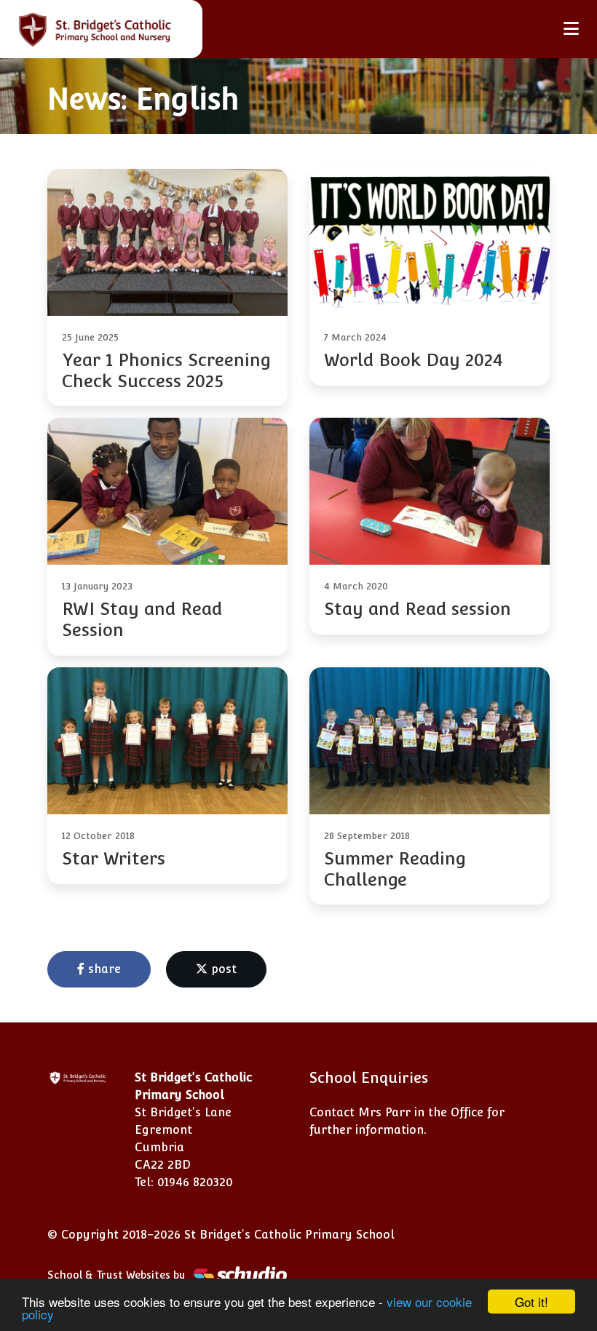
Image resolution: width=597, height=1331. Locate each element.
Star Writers (113, 858)
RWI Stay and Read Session (142, 619)
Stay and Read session (417, 608)
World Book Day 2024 (413, 359)
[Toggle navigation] (571, 28)
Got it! (531, 1301)
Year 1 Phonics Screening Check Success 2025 (166, 370)
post (222, 969)
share (102, 969)
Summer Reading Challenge (395, 869)
